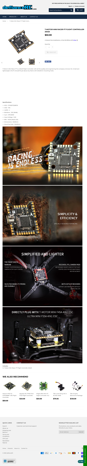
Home (4, 16)
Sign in (70, 6)
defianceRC (10, 453)
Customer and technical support (27, 426)
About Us (23, 16)
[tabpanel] (21, 61)
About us (5, 428)
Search (5, 426)
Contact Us (34, 16)
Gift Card (5, 438)
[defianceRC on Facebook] (83, 448)
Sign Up (81, 432)
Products (13, 16)
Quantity (47, 44)
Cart (81, 10)
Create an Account (79, 6)
